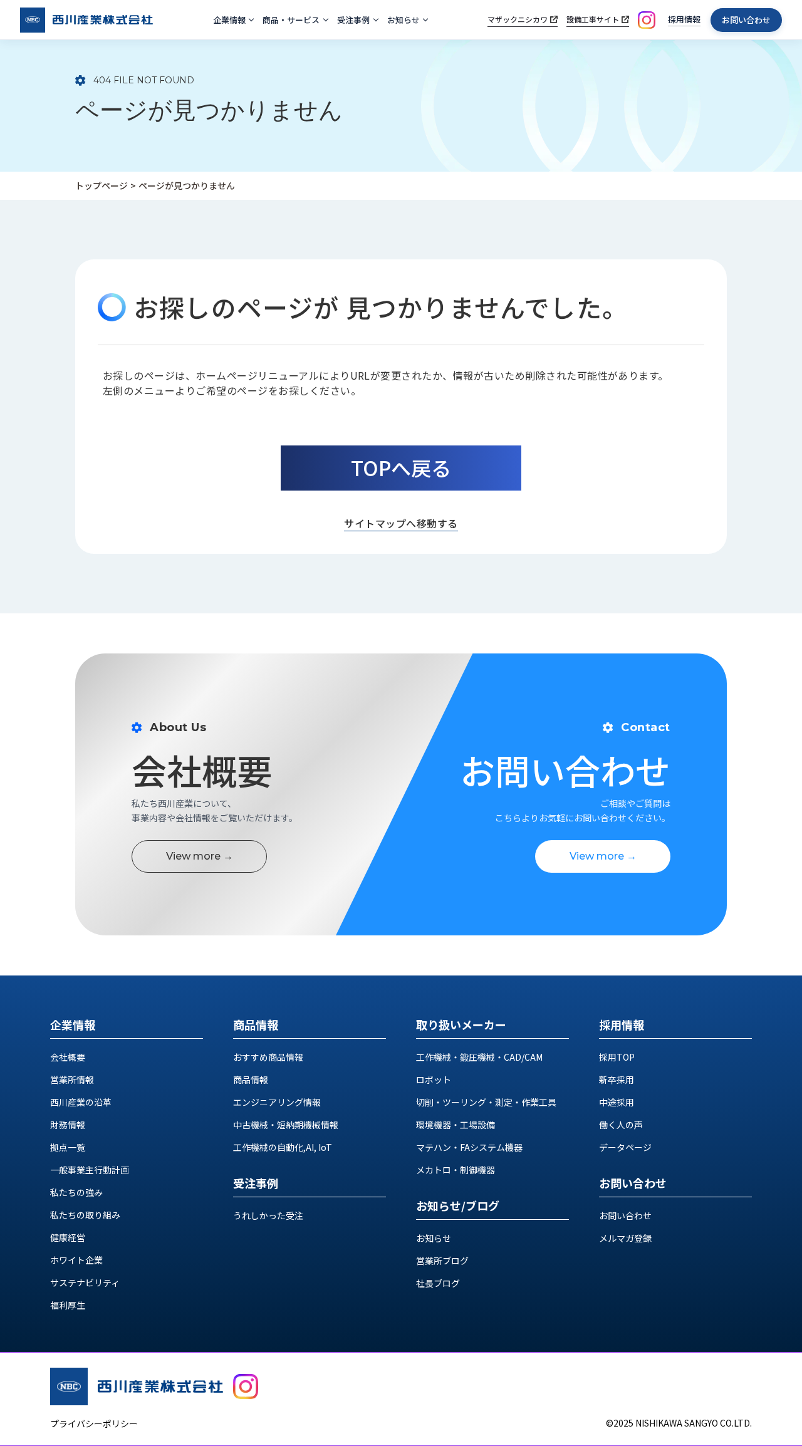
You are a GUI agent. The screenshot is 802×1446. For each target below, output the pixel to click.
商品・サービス (291, 20)
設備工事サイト (592, 19)
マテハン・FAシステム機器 (469, 1147)
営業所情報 (72, 1079)
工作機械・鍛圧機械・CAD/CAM (479, 1057)
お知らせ (403, 20)
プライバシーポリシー (94, 1423)
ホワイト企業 (76, 1260)
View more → (199, 856)
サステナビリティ (85, 1282)
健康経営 (67, 1237)
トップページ (101, 185)
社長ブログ (438, 1283)
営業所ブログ (442, 1260)
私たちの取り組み (85, 1215)
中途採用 (616, 1102)
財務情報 (67, 1124)
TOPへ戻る (401, 467)
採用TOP (617, 1057)
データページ (625, 1147)
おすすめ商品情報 (268, 1057)
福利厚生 (67, 1305)
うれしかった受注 (268, 1215)
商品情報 (250, 1079)
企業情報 (229, 20)
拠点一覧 (67, 1147)
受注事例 (353, 20)
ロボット (433, 1079)
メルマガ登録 (625, 1238)
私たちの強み (76, 1192)
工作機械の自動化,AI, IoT (282, 1147)
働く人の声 (621, 1124)
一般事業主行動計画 (89, 1169)
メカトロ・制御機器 (455, 1169)
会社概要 (67, 1057)
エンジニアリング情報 (277, 1102)
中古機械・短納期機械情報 (285, 1124)
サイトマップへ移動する (400, 523)
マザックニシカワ (517, 19)
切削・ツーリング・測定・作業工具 (486, 1102)
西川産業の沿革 (81, 1102)
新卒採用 (616, 1079)
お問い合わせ (746, 20)
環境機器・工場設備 (455, 1124)
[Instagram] (646, 20)
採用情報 (684, 19)
